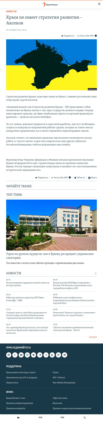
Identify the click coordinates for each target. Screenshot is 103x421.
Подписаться (12, 383)
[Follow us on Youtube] (21, 354)
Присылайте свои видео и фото (21, 372)
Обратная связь (60, 398)
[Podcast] (58, 354)
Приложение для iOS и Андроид (21, 378)
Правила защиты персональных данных (72, 408)
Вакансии (57, 403)
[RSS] (52, 354)
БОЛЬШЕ (93, 337)
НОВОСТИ (13, 273)
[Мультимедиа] (18, 417)
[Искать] (85, 417)
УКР (62, 418)
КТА (40, 418)
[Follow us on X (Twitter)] (14, 354)
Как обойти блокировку (64, 383)
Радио (56, 372)
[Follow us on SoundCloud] (46, 354)
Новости (11, 11)
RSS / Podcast (59, 378)
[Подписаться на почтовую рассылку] (64, 354)
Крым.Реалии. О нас (15, 398)
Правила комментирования (19, 403)
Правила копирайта (15, 408)
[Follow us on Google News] (33, 354)
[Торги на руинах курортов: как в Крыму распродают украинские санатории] (51, 225)
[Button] (67, 36)
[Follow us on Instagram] (27, 354)
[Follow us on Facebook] (8, 354)
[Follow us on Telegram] (39, 354)
